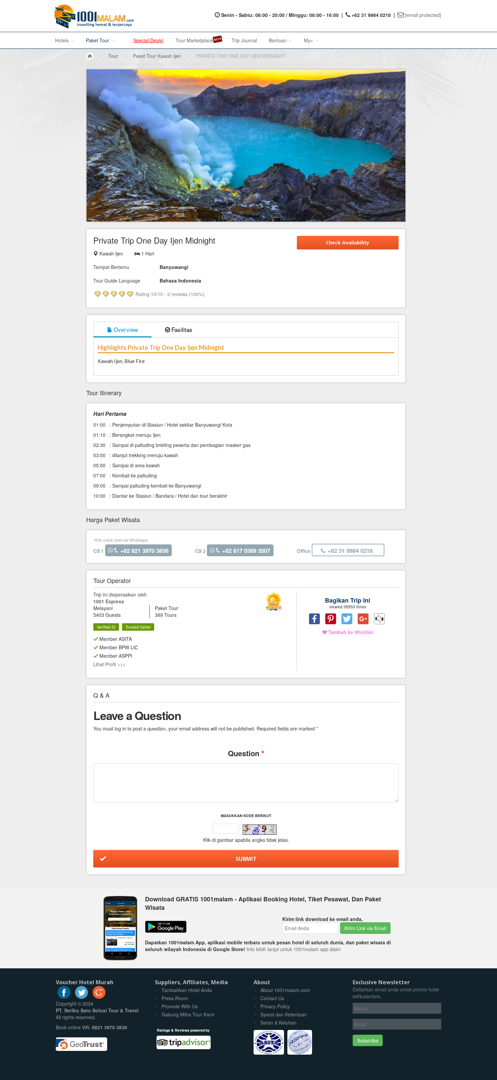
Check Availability (347, 242)
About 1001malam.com (285, 990)
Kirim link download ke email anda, (322, 919)
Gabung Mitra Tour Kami (188, 1014)
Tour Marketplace (194, 40)
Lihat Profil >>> (109, 664)
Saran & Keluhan (278, 1022)
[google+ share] (363, 618)
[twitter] (81, 996)
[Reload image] (259, 829)
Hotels (62, 40)
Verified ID (106, 627)
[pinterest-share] (330, 618)
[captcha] (259, 830)
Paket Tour (98, 40)
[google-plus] (99, 996)
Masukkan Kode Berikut (246, 815)
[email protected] (423, 15)
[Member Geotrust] (81, 1041)
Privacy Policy (275, 1006)
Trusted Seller (138, 627)
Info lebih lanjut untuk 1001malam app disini (293, 949)
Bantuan (278, 40)
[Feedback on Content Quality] (379, 618)
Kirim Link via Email (365, 928)
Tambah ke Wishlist (350, 632)
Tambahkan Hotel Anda (187, 990)
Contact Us (272, 998)
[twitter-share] (347, 618)
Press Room (175, 998)
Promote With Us (180, 1006)
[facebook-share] (314, 618)
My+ (309, 40)
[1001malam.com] (92, 16)
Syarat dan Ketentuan (283, 1014)
